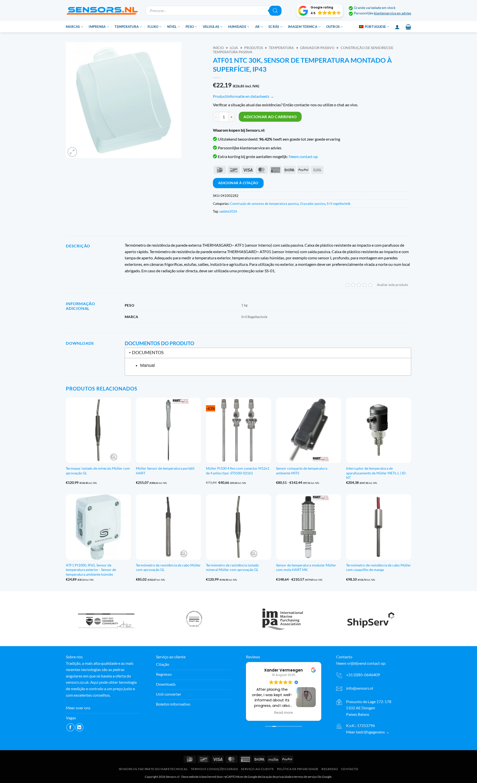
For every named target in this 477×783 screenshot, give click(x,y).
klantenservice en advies (392, 13)
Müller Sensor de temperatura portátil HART (165, 470)
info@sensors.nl (359, 688)
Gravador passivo (317, 48)
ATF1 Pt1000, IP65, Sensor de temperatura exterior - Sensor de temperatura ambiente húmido (91, 569)
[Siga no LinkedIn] (79, 727)
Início (218, 48)
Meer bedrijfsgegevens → (368, 731)
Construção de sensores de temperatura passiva (264, 204)
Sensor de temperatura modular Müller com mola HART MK (306, 567)
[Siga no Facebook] (70, 727)
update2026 (228, 211)
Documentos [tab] (148, 352)
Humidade (237, 27)
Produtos (253, 48)
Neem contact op (303, 156)
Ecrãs (274, 27)
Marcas (73, 27)
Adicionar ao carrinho (270, 116)
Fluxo (153, 27)
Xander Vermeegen (283, 670)
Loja (234, 48)
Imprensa (97, 27)
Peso (190, 27)
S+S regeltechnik (339, 204)
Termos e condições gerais (214, 769)
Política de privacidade (297, 769)
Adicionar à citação (238, 183)
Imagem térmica (302, 27)
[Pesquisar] (275, 11)
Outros (333, 27)
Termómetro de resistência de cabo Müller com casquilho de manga (378, 567)
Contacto (349, 769)
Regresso (329, 769)
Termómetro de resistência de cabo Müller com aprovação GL (168, 567)
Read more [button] (283, 713)
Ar (257, 27)
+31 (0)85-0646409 (363, 674)
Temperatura (127, 27)
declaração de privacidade (275, 776)
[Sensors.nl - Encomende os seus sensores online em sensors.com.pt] (102, 10)
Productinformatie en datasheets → (243, 96)
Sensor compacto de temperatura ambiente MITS (301, 470)
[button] (320, 10)
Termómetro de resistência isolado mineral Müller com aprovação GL (232, 567)
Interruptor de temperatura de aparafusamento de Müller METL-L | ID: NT (376, 473)
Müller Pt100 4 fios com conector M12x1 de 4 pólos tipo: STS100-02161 (237, 470)
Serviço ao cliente (257, 769)
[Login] (397, 26)
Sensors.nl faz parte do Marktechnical (153, 769)
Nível (172, 27)
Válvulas (211, 27)
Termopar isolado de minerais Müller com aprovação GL (98, 470)
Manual (147, 365)
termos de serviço (305, 776)
